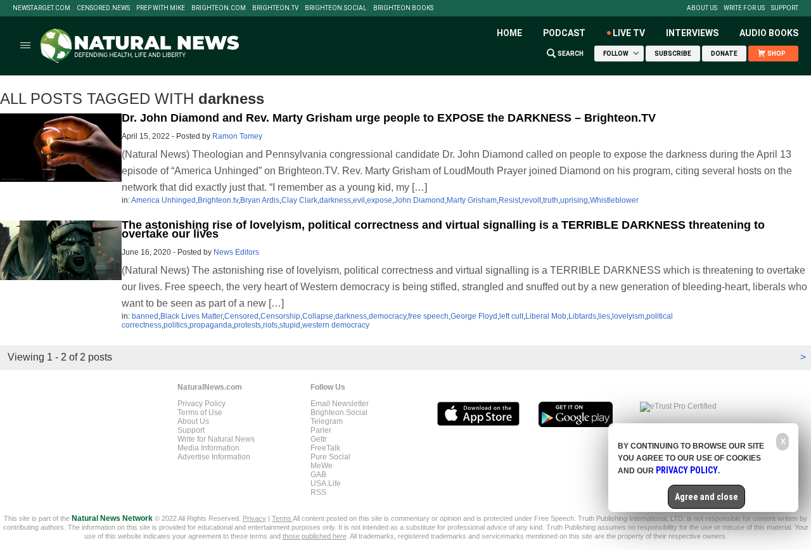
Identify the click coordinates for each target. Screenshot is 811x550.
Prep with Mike (160, 8)
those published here (315, 536)
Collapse (317, 316)
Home (509, 33)
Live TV (629, 33)
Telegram (326, 421)
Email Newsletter (339, 403)
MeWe (321, 465)
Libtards (582, 316)
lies (604, 316)
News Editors (236, 252)
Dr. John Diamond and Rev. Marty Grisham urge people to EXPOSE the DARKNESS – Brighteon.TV (389, 118)
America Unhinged (163, 200)
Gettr (318, 439)
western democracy (335, 325)
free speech (428, 316)
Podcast (564, 33)
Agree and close (706, 497)
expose (379, 200)
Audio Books (768, 33)
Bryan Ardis (259, 200)
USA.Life (325, 483)
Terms (282, 518)
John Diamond (419, 200)
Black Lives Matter (191, 316)
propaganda (210, 325)
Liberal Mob (545, 316)
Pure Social (330, 456)
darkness (335, 200)
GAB (318, 474)
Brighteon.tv (275, 8)
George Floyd (473, 316)
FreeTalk (325, 448)
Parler (320, 430)
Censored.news (103, 8)
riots (270, 325)
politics (175, 325)
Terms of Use (199, 412)
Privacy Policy (201, 403)
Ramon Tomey (237, 136)
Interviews (692, 33)
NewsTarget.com (41, 8)
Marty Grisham (472, 200)
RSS (318, 492)
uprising (574, 200)
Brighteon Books (403, 8)
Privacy (254, 518)
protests (247, 325)
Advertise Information (213, 456)
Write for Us (744, 8)
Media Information (208, 448)
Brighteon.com (218, 8)
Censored (241, 316)
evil (359, 200)
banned (145, 316)
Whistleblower (614, 200)
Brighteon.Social (336, 8)
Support (784, 8)
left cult (511, 316)
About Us (702, 8)
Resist (509, 200)
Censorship (280, 316)
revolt (531, 200)
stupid (289, 325)
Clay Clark (299, 200)
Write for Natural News (216, 439)
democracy (387, 316)
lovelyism (628, 316)
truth (550, 200)
